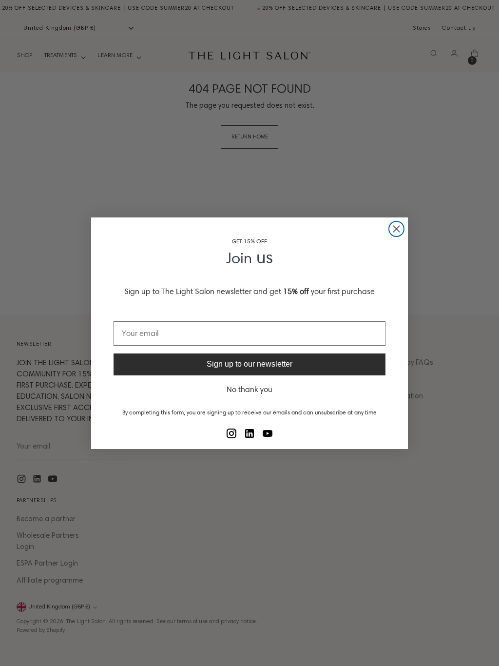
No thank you (249, 389)
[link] (231, 433)
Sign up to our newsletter (249, 364)
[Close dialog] (396, 228)
